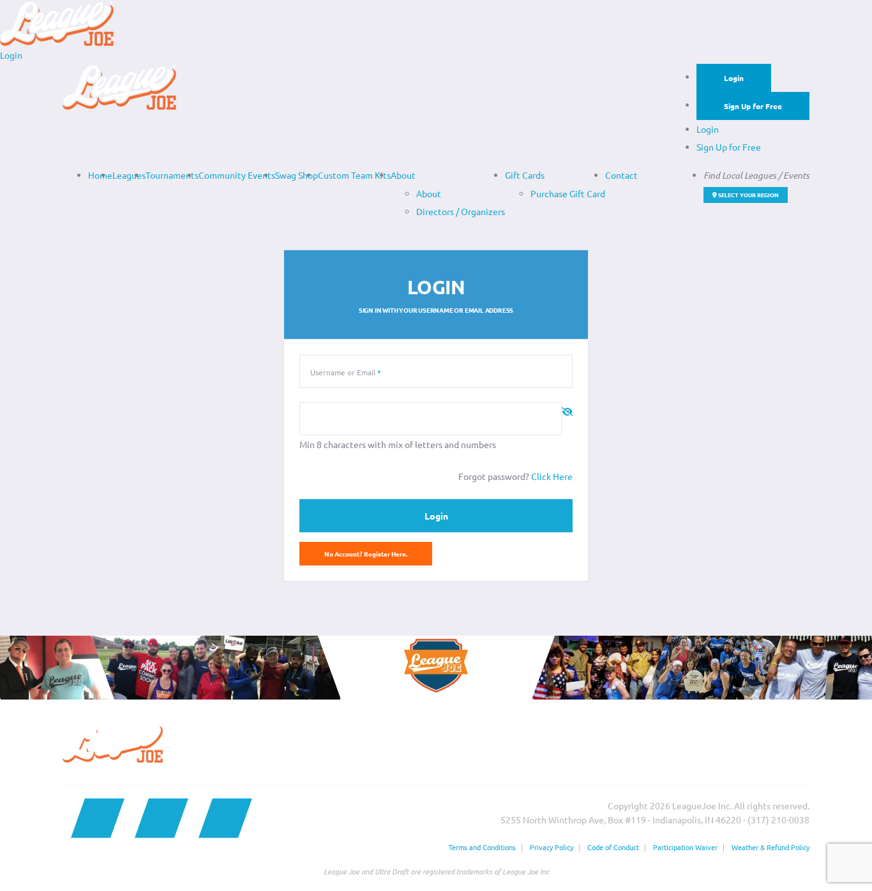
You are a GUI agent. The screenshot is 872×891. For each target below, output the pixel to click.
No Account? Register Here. (365, 553)
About (403, 175)
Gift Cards (525, 175)
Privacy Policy (551, 847)
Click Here (552, 476)
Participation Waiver (685, 847)
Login (734, 78)
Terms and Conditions (482, 847)
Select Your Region (748, 194)
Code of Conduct (613, 847)
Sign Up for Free (753, 106)
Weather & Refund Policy (770, 847)
